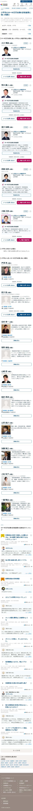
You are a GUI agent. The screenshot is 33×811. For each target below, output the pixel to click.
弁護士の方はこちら (26, 1)
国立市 (7, 765)
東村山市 (24, 763)
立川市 (9, 277)
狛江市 (11, 765)
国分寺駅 (5, 337)
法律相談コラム (7, 785)
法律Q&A (5, 783)
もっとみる (16, 750)
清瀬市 (20, 765)
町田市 (6, 763)
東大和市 (16, 765)
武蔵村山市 (3, 766)
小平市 (15, 47)
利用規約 (21, 783)
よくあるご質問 (7, 790)
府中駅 (5, 386)
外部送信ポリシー (24, 787)
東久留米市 (10, 410)
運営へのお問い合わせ (9, 792)
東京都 (5, 277)
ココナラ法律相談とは (9, 781)
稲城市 (12, 766)
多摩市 (8, 766)
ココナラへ (4, 1)
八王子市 (3, 761)
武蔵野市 (12, 761)
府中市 (9, 384)
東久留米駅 (6, 412)
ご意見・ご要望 (23, 781)
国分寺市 (10, 335)
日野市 (19, 763)
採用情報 (5, 803)
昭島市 (24, 761)
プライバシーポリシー (25, 785)
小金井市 (10, 361)
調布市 (2, 763)
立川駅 (5, 279)
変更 (30, 25)
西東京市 (17, 766)
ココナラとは (7, 787)
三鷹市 (16, 761)
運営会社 (5, 801)
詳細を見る (16, 340)
